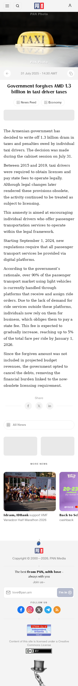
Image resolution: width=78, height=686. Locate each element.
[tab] (30, 661)
